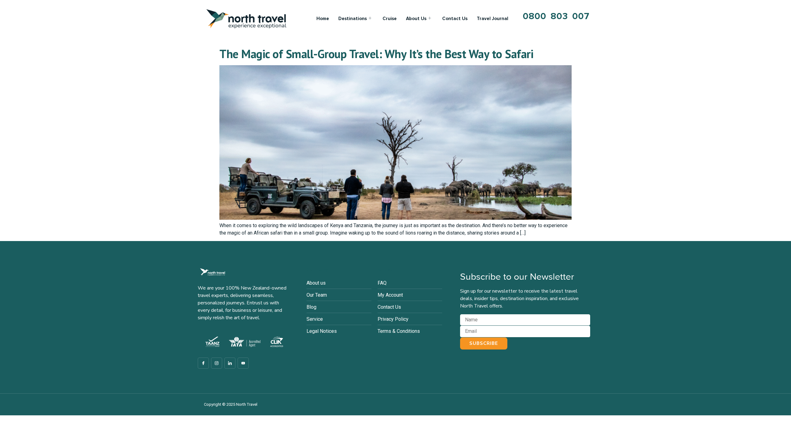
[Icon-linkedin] (229, 363)
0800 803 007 (556, 16)
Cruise (390, 18)
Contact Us (454, 18)
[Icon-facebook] (203, 363)
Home (322, 18)
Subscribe (483, 343)
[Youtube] (243, 363)
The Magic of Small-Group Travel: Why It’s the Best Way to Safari (376, 53)
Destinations (352, 18)
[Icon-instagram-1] (216, 363)
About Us (416, 18)
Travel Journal (492, 18)
